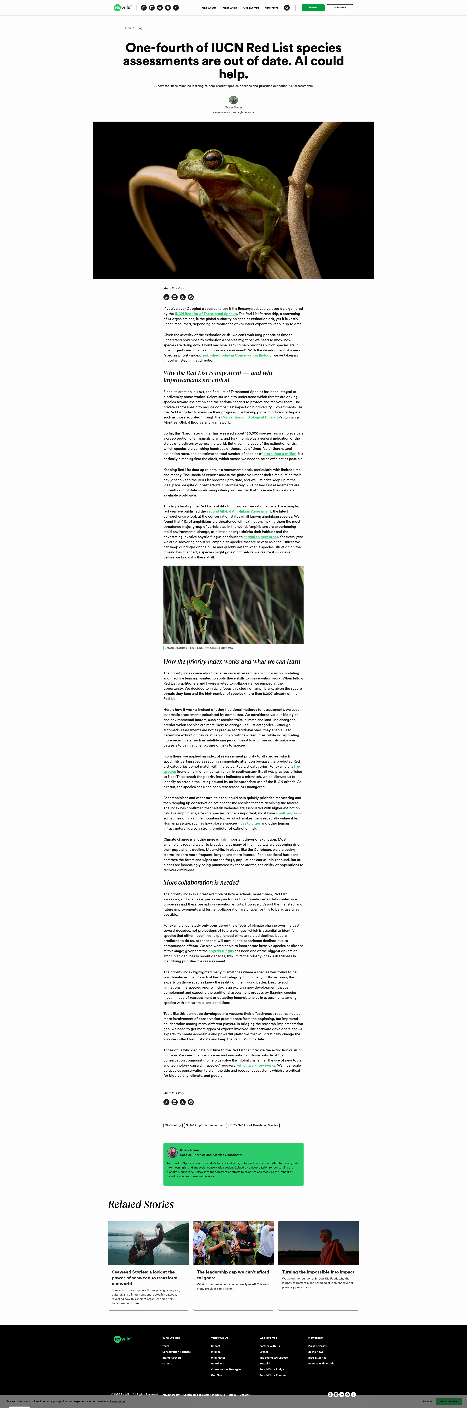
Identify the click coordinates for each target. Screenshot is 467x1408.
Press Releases (317, 1346)
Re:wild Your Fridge (272, 1369)
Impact (215, 1346)
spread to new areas (261, 537)
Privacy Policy (171, 1394)
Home (128, 28)
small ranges (286, 813)
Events (264, 1352)
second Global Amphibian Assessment (239, 511)
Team (165, 1346)
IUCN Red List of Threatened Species (206, 313)
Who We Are (209, 7)
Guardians (217, 1363)
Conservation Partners (176, 1352)
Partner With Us (270, 1346)
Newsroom (271, 7)
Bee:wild (265, 1363)
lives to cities (249, 823)
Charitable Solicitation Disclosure (204, 1394)
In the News (315, 1352)
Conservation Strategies (226, 1369)
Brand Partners (171, 1357)
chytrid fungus (221, 951)
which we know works (256, 1065)
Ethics (232, 1394)
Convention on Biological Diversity (250, 417)
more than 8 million (279, 453)
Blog (139, 28)
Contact (245, 1394)
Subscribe (340, 7)
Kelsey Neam (233, 107)
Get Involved (251, 7)
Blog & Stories (317, 1357)
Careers (167, 1363)
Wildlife (216, 1352)
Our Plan (216, 1375)
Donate (313, 7)
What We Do (230, 7)
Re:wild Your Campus (273, 1375)
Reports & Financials (321, 1363)
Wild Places (218, 1357)
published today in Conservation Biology (237, 355)
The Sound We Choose (274, 1357)
